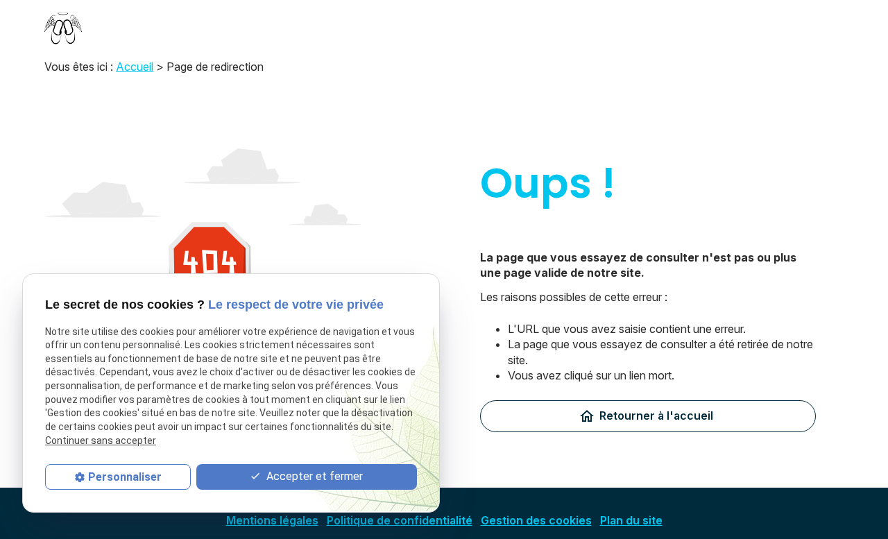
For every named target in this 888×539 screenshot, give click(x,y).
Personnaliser (125, 476)
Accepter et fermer (313, 475)
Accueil (134, 67)
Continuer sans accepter (100, 439)
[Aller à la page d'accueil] (63, 27)
